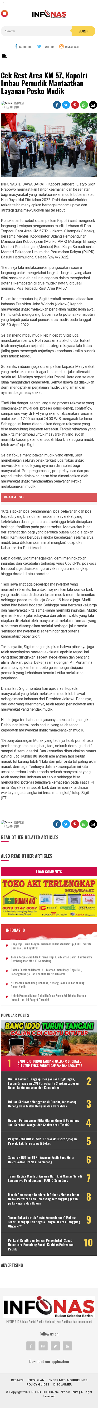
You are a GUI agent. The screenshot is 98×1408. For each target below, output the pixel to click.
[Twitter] (55, 1345)
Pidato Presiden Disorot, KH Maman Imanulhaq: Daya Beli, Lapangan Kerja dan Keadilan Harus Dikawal (46, 972)
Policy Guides (37, 1384)
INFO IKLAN (36, 1380)
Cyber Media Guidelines (68, 1380)
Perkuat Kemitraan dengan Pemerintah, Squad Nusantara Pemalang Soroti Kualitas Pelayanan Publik (41, 1244)
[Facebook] (30, 1345)
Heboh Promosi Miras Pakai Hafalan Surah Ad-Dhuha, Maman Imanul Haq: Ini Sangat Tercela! (48, 998)
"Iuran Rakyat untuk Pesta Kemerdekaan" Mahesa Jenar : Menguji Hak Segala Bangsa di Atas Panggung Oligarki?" (44, 1221)
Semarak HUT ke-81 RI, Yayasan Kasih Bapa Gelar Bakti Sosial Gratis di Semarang (41, 1159)
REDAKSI (17, 1380)
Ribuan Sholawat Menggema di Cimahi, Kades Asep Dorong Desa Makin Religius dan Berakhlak (42, 1104)
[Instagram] (43, 1345)
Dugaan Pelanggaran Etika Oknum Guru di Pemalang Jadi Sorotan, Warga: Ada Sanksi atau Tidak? (43, 1122)
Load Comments (49, 871)
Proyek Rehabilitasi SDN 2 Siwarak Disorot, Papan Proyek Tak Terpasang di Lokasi (42, 1141)
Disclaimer (62, 1384)
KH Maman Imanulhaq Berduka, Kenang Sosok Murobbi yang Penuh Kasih (47, 985)
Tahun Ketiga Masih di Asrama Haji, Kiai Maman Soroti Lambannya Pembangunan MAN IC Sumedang (51, 959)
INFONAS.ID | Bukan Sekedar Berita (54, 1392)
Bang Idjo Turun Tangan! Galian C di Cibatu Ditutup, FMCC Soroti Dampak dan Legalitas (51, 946)
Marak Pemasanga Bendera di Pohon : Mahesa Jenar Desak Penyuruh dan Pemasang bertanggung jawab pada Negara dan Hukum (43, 1198)
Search (83, 31)
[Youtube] (67, 1345)
